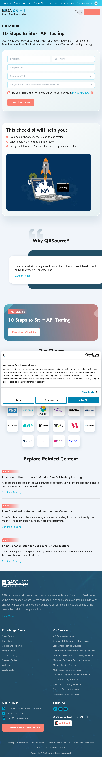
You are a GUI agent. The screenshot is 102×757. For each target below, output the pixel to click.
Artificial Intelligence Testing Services (72, 641)
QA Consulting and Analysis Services (71, 674)
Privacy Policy (37, 742)
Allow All (83, 400)
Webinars (6, 665)
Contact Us (22, 742)
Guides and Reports (12, 645)
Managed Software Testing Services (71, 660)
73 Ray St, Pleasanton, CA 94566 (24, 708)
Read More (8, 616)
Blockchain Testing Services (67, 645)
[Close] (96, 3)
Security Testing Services (66, 689)
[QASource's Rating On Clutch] (62, 723)
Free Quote (42, 747)
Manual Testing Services (65, 665)
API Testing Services (63, 636)
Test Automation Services (66, 694)
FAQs (62, 747)
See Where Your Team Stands (79, 3)
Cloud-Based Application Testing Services (74, 650)
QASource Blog (9, 655)
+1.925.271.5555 (17, 713)
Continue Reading (11, 492)
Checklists (7, 641)
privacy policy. (80, 92)
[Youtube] (60, 709)
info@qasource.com (18, 718)
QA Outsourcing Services (65, 679)
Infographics (8, 650)
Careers (54, 747)
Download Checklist (24, 332)
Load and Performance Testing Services (73, 655)
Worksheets (8, 670)
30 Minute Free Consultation (23, 727)
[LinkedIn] (55, 709)
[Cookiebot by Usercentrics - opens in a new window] (87, 355)
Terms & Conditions (56, 742)
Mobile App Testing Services (67, 670)
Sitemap (10, 742)
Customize (49, 400)
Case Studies (8, 636)
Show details (88, 392)
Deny (18, 400)
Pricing (92, 12)
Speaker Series (9, 660)
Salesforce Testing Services (67, 684)
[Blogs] (66, 709)
